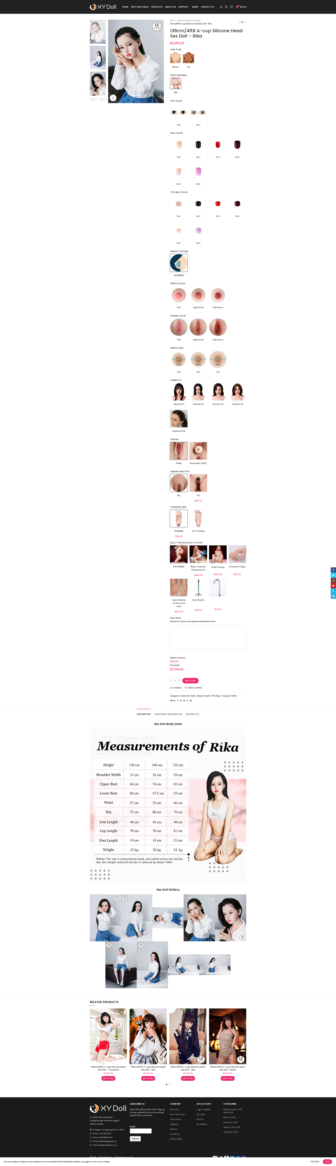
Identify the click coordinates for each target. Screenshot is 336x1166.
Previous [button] (94, 99)
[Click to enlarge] (113, 98)
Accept (327, 1162)
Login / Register (204, 1109)
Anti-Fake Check (177, 1114)
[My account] (221, 7)
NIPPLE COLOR (177, 283)
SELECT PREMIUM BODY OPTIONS (186, 542)
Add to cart (190, 681)
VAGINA (174, 439)
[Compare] (125, 1013)
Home (173, 20)
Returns (173, 1129)
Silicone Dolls (229, 1117)
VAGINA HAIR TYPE (179, 471)
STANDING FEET (178, 507)
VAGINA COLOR (178, 316)
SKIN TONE (175, 49)
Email (133, 1126)
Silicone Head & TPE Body (189, 20)
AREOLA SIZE (176, 348)
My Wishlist (202, 1124)
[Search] (226, 7)
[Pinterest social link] (184, 700)
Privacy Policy (176, 1139)
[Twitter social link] (181, 700)
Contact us (175, 1134)
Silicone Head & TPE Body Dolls (232, 1111)
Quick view (125, 1019)
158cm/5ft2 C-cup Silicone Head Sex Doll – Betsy (227, 1068)
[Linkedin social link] (187, 700)
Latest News (175, 1119)
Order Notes (175, 618)
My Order (201, 1114)
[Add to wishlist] (125, 1024)
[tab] (144, 713)
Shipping (174, 1124)
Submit (135, 1138)
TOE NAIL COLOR (178, 192)
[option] (98, 32)
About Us (174, 1109)
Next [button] (102, 99)
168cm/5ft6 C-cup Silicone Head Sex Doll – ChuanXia (108, 1068)
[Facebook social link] (177, 700)
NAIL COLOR (176, 133)
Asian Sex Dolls (188, 696)
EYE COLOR (176, 101)
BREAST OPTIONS (179, 251)
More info (315, 1161)
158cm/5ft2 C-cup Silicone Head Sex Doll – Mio (148, 1068)
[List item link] (108, 1133)
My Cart (200, 1119)
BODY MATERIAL (178, 75)
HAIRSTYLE (176, 380)
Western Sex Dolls (231, 1127)
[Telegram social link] (191, 700)
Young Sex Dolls (229, 696)
